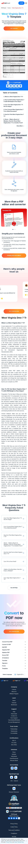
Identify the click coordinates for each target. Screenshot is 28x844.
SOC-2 (14, 740)
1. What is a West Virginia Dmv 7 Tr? (13, 96)
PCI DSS (14, 742)
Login (21, 3)
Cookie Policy (14, 827)
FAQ (14, 711)
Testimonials (14, 731)
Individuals (14, 756)
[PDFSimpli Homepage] (5, 3)
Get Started (14, 28)
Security (14, 836)
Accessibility (14, 733)
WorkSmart (14, 704)
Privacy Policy (14, 823)
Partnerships (14, 729)
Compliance (14, 833)
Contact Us (14, 715)
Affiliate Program (14, 693)
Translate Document (14, 255)
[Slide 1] (12, 229)
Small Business (14, 758)
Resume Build (14, 760)
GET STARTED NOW (14, 311)
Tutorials (14, 702)
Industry (14, 754)
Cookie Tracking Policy (19, 842)
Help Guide (14, 713)
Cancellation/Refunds (14, 720)
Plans (14, 752)
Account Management (14, 722)
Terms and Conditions (14, 830)
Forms (9, 7)
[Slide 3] (15, 229)
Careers (14, 689)
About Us (14, 691)
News (14, 700)
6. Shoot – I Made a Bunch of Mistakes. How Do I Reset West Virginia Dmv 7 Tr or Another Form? (13, 121)
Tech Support (14, 718)
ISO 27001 (14, 744)
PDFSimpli (3, 7)
